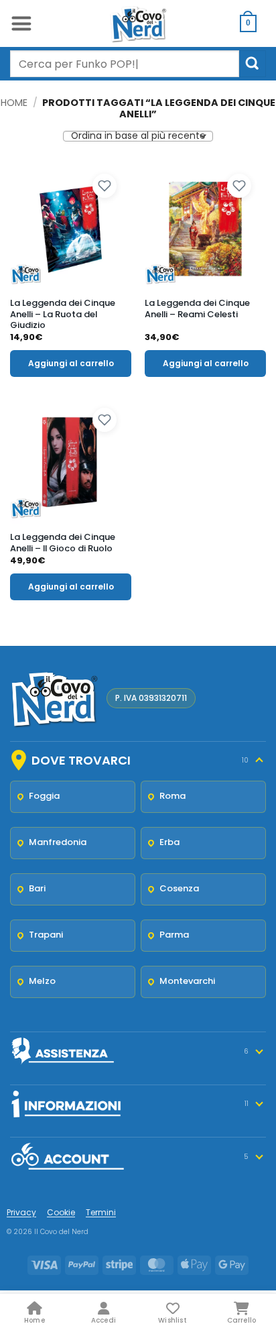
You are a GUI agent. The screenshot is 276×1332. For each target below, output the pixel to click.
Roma (172, 795)
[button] (21, 23)
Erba (169, 842)
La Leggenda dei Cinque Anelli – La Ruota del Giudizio (62, 314)
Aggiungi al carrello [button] (71, 363)
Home (14, 102)
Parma (174, 934)
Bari (37, 888)
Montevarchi (187, 981)
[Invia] (252, 63)
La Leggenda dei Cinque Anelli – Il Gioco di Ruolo (62, 543)
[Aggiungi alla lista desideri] (104, 186)
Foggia (44, 795)
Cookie (61, 1212)
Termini (101, 1212)
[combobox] (124, 63)
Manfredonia (57, 842)
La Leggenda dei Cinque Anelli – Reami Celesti (197, 309)
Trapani (46, 934)
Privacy (21, 1212)
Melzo (42, 981)
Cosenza (179, 888)
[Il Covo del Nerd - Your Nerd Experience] (138, 23)
